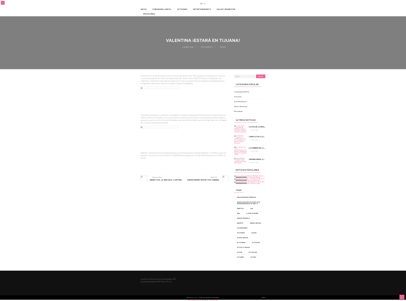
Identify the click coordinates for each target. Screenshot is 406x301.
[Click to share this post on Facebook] (174, 168)
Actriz (253, 257)
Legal (263, 297)
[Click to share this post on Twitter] (181, 168)
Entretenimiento (202, 9)
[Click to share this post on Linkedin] (196, 168)
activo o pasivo (243, 247)
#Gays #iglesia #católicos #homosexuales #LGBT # (248, 202)
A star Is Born (252, 213)
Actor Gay (253, 252)
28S (238, 213)
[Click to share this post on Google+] (188, 168)
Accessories (242, 228)
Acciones (241, 233)
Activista (256, 242)
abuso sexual (255, 223)
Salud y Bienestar (226, 9)
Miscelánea (149, 14)
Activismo (182, 9)
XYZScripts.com (213, 300)
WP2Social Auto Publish (194, 300)
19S (251, 208)
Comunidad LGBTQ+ (161, 9)
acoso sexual (242, 237)
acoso (254, 233)
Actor (239, 252)
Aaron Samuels (243, 218)
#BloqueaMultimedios (246, 197)
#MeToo (240, 208)
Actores (240, 257)
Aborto (240, 223)
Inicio (144, 9)
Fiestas (223, 47)
